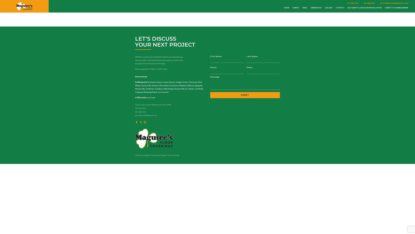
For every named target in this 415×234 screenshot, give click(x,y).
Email (249, 68)
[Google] (144, 122)
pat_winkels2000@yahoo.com (394, 3)
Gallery (328, 8)
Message (215, 77)
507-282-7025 (352, 3)
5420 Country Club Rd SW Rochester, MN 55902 (153, 105)
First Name (216, 56)
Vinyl (304, 8)
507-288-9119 (369, 3)
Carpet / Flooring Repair (396, 8)
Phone (213, 68)
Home (286, 8)
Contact (340, 8)
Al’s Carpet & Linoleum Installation (365, 8)
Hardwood (316, 8)
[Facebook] (136, 122)
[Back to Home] (24, 6)
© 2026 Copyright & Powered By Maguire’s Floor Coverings (157, 155)
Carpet (295, 8)
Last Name (252, 56)
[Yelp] (140, 122)
